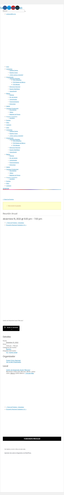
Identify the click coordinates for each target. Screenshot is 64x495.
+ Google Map (29, 373)
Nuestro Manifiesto (15, 89)
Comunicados (13, 99)
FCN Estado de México (19, 82)
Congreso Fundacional (12, 108)
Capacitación (13, 91)
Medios (8, 93)
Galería (8, 106)
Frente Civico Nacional (13, 360)
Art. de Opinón (13, 97)
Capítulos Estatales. (15, 78)
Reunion (8, 349)
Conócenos (9, 69)
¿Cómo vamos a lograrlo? (16, 75)
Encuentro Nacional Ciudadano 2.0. (16, 225)
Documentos (13, 110)
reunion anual (13, 352)
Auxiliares (12, 118)
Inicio (7, 66)
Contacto (8, 125)
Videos (11, 112)
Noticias (12, 95)
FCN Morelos (16, 84)
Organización (9, 77)
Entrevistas (13, 104)
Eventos (8, 120)
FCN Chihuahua (17, 80)
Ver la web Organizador (13, 362)
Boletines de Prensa (15, 114)
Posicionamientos (14, 101)
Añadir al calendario (12, 327)
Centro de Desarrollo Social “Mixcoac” (18, 370)
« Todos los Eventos (8, 199)
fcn (7, 352)
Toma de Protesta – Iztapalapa (15, 222)
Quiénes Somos (14, 70)
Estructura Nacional (15, 86)
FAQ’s (7, 122)
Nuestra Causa (14, 72)
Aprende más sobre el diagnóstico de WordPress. (17, 453)
